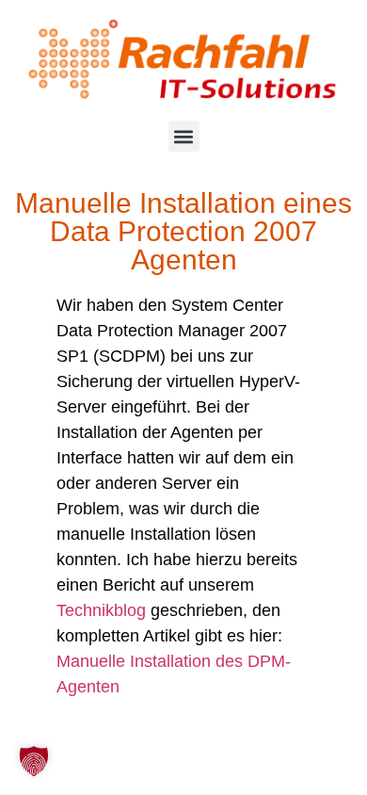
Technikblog (101, 610)
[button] (183, 136)
